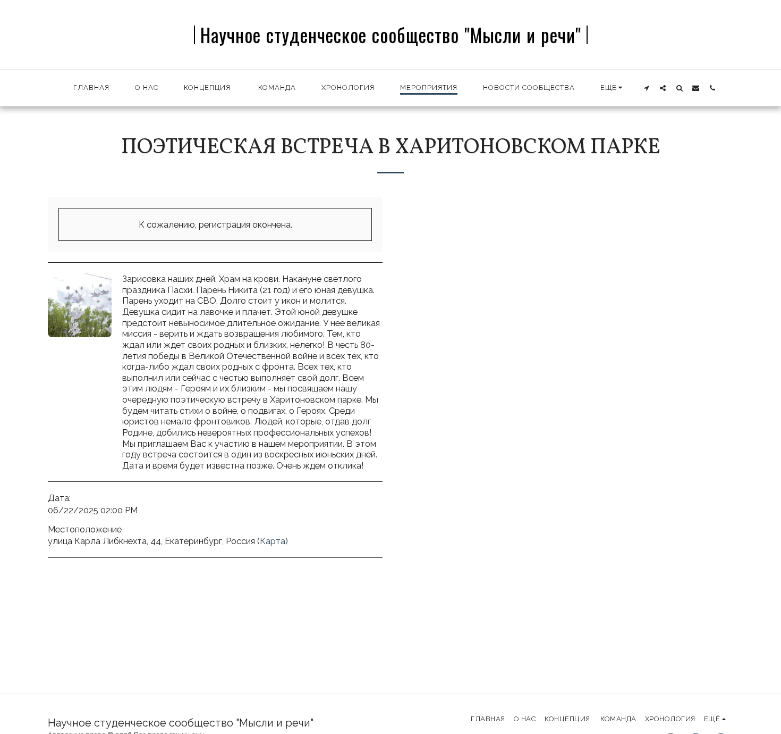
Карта (272, 541)
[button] (646, 87)
